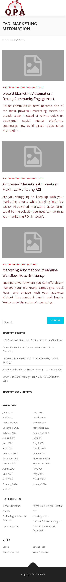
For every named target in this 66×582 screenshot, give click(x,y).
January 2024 (39, 484)
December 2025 (10, 427)
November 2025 (41, 427)
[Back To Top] (33, 566)
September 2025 (41, 432)
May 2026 (38, 412)
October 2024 (9, 463)
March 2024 (39, 479)
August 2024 (8, 468)
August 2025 (8, 437)
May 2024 (38, 473)
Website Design (10, 526)
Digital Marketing (13, 87)
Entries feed (39, 546)
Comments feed (10, 551)
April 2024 (7, 479)
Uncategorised (40, 516)
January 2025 (39, 453)
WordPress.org (40, 551)
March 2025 (39, 448)
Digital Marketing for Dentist (47, 505)
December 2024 (10, 458)
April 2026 (7, 417)
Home (4, 40)
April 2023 (7, 489)
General (32, 87)
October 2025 (9, 432)
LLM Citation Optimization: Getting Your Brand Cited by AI (32, 340)
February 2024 (9, 484)
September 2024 (41, 463)
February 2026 (9, 422)
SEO (41, 87)
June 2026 (7, 412)
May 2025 (38, 443)
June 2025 (7, 443)
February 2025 (9, 453)
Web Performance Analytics (47, 521)
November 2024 (41, 458)
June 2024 (7, 473)
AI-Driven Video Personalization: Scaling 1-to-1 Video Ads (31, 369)
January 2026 (39, 422)
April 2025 (7, 448)
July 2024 (37, 468)
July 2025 (37, 437)
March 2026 (39, 417)
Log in (5, 546)
